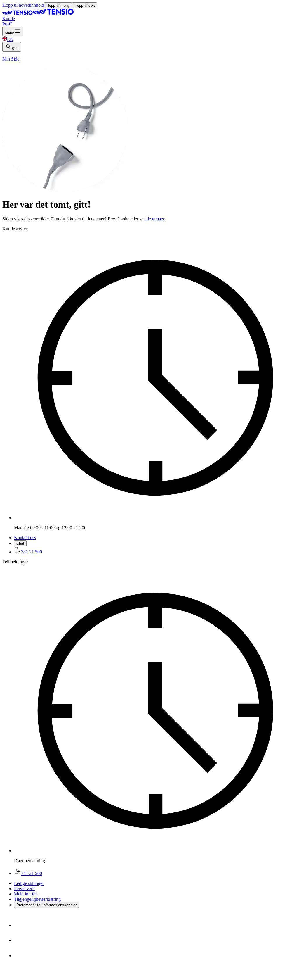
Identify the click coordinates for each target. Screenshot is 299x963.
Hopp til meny (58, 5)
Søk (15, 48)
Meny (9, 33)
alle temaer (154, 218)
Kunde (8, 18)
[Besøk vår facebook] (21, 925)
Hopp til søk (84, 5)
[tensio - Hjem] (38, 13)
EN (10, 39)
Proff (7, 23)
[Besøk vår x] (21, 955)
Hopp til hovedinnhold (23, 5)
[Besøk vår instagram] (21, 940)
